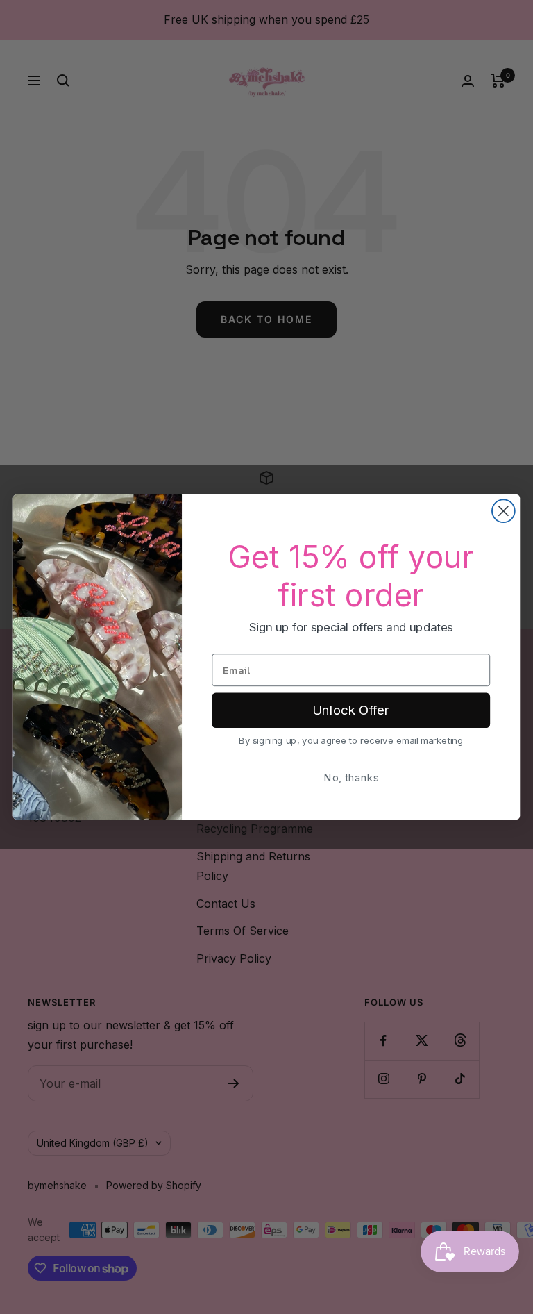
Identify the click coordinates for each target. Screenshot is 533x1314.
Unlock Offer (350, 710)
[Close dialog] (503, 510)
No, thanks (350, 777)
